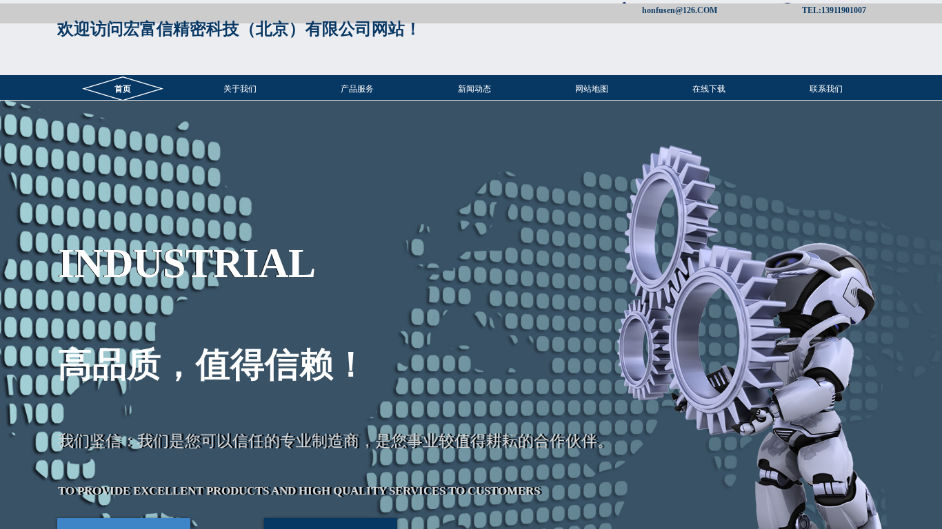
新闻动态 (474, 89)
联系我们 (826, 89)
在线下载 (708, 89)
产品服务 (357, 89)
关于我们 (240, 89)
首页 (122, 89)
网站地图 (591, 89)
